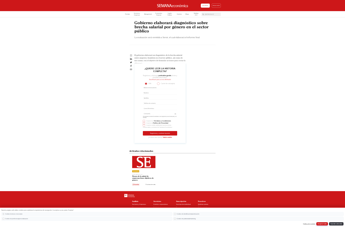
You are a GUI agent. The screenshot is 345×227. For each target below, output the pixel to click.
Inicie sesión (167, 137)
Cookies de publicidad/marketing (186, 218)
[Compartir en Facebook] (131, 65)
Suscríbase (205, 5)
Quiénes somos (203, 204)
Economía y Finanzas (158, 14)
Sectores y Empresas (137, 14)
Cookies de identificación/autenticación (188, 214)
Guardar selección (336, 223)
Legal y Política (170, 14)
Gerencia (136, 171)
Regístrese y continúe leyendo (160, 133)
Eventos (179, 14)
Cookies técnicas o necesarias (13, 214)
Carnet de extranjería (167, 83)
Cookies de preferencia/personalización (16, 218)
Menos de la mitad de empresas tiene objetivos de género (143, 178)
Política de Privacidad (160, 123)
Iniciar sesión (216, 5)
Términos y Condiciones (162, 121)
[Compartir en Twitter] (131, 62)
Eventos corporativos (160, 204)
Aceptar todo (322, 223)
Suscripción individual (183, 204)
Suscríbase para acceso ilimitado (160, 79)
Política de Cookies (309, 224)
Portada (127, 14)
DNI (149, 83)
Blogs (187, 14)
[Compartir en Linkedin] (131, 58)
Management (148, 14)
